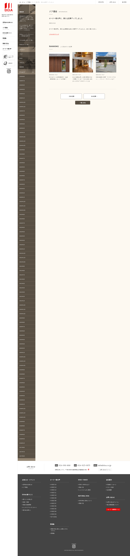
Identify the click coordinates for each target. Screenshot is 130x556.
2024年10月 (22, 145)
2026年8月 (22, 76)
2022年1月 (22, 249)
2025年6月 (22, 115)
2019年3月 (22, 395)
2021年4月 (22, 287)
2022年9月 (22, 214)
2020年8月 (22, 322)
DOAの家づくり (27, 494)
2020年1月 (22, 352)
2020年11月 (22, 309)
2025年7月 (22, 111)
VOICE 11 (53, 492)
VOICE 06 (53, 506)
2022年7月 (22, 223)
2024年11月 (22, 141)
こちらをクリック (54, 34)
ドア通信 (28, 2)
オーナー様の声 (55, 480)
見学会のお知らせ (27, 484)
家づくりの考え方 (27, 499)
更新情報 (21, 67)
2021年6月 (22, 279)
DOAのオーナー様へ (24, 44)
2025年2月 (22, 128)
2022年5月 (22, 231)
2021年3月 (22, 292)
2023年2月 (22, 193)
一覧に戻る (83, 102)
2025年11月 (22, 106)
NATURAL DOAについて (85, 500)
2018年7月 (22, 430)
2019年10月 (22, 365)
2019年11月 (22, 361)
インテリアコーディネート (30, 507)
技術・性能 (26, 502)
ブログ (21, 54)
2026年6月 (22, 85)
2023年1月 (22, 197)
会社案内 (109, 480)
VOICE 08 (53, 500)
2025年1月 (22, 132)
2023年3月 (22, 188)
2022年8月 (22, 218)
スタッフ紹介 (110, 487)
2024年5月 (22, 167)
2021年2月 (22, 296)
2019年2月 (22, 400)
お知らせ (21, 62)
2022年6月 (22, 227)
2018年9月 (22, 421)
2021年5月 (22, 283)
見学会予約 (101, 2)
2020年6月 (22, 331)
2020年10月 (22, 313)
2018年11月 (22, 413)
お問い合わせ (112, 2)
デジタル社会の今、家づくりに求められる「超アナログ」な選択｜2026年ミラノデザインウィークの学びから (26, 28)
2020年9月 (22, 318)
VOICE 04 (53, 511)
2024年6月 (22, 162)
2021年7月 (22, 275)
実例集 (52, 524)
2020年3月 (22, 344)
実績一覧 (81, 503)
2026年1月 (22, 98)
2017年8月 (22, 447)
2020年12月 (22, 305)
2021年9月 (22, 266)
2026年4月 (22, 93)
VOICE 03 (53, 514)
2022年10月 (22, 210)
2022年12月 (22, 201)
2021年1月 (22, 300)
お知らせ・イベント (28, 480)
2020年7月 (22, 326)
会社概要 (109, 490)
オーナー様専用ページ (113, 509)
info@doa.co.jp (104, 465)
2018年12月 (22, 408)
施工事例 (124, 2)
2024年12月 (22, 137)
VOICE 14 (53, 484)
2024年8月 (22, 154)
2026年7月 (22, 80)
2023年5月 (22, 184)
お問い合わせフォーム (105, 469)
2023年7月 (22, 180)
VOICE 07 (53, 503)
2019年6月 (22, 382)
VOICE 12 (53, 490)
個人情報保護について (113, 504)
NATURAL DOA (83, 496)
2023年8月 (22, 175)
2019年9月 (22, 369)
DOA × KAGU (83, 480)
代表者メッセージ (111, 484)
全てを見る (54, 516)
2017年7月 (22, 451)
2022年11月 (22, 206)
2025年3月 (22, 124)
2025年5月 (22, 119)
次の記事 (93, 96)
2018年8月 (22, 426)
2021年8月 (22, 270)
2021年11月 (22, 257)
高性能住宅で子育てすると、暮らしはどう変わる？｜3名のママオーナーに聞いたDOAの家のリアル (26, 19)
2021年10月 (22, 262)
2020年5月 (22, 335)
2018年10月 (22, 417)
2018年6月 (22, 434)
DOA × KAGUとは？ (84, 484)
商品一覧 (81, 487)
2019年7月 (22, 378)
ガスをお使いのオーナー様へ (26, 40)
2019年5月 (22, 387)
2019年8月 (22, 374)
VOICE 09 (53, 498)
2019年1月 (22, 404)
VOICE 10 (53, 495)
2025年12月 (22, 102)
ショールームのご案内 (85, 490)
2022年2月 (22, 244)
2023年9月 (22, 171)
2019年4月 (22, 391)
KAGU (20, 58)
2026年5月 (22, 89)
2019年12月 (22, 356)
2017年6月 (22, 456)
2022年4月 (22, 236)
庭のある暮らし (27, 510)
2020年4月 (22, 339)
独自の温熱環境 (27, 504)
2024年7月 (22, 158)
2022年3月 (22, 240)
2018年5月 (22, 438)
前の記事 (71, 96)
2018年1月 (22, 443)
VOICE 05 (53, 508)
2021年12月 (22, 253)
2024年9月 (22, 149)
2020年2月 (22, 348)
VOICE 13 (53, 487)
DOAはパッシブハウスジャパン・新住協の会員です (26, 35)
